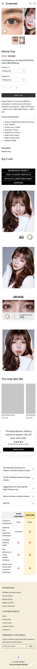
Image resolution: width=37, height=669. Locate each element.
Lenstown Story (8, 626)
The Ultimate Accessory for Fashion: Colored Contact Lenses (16, 469)
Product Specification (10, 117)
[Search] (30, 3)
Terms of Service (8, 606)
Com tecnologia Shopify (18, 664)
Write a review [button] (18, 449)
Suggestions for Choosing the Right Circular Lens (15, 488)
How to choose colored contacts (16, 496)
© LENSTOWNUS (18, 662)
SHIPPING (18, 183)
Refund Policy (7, 599)
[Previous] (4, 21)
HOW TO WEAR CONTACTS (18, 175)
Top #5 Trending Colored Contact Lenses (16, 478)
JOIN (30, 646)
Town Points (6, 623)
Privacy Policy (7, 596)
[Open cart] (34, 3)
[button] (3, 3)
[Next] (32, 21)
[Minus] (5, 87)
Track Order (6, 619)
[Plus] (16, 87)
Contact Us (6, 630)
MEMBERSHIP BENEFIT (18, 170)
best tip (6, 503)
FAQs (4, 616)
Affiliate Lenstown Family (11, 592)
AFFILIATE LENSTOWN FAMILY (18, 179)
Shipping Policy (8, 603)
